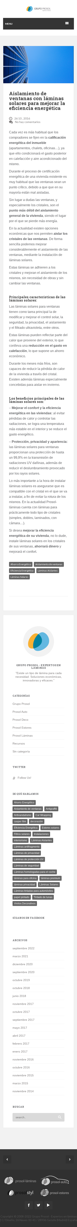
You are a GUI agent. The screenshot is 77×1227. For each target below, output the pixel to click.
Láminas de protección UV (29, 859)
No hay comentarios (27, 122)
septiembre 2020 (23, 972)
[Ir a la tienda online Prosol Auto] (55, 1180)
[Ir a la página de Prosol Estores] (55, 1193)
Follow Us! (24, 777)
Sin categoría (21, 751)
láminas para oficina (25, 878)
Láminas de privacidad (26, 853)
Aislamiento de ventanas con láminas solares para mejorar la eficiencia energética (37, 100)
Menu (9, 23)
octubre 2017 (21, 1011)
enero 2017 (20, 1051)
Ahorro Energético (20, 564)
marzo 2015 (20, 1083)
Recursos (19, 743)
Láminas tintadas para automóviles (33, 890)
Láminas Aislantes (48, 570)
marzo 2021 (20, 956)
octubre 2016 (21, 1067)
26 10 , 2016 (22, 118)
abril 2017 (19, 1035)
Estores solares (50, 827)
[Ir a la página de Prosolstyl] (20, 1193)
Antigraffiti (51, 808)
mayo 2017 (20, 1027)
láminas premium (50, 878)
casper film (20, 821)
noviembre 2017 (23, 1004)
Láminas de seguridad (26, 865)
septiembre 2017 (23, 1019)
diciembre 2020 (23, 964)
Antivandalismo (22, 815)
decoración (36, 821)
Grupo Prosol (21, 703)
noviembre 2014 (23, 1091)
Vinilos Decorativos (25, 903)
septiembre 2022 (23, 948)
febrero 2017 (21, 1043)
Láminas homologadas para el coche (34, 872)
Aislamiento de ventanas (48, 564)
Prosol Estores (22, 727)
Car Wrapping (43, 815)
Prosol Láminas (23, 735)
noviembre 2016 (23, 1059)
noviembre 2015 (23, 1075)
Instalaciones (41, 834)
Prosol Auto (20, 711)
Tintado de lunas (43, 897)
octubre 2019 (21, 980)
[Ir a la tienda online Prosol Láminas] (20, 1181)
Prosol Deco (20, 719)
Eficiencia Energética (21, 570)
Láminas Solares (19, 576)
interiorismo (20, 840)
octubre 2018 (21, 988)
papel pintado (21, 897)
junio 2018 (19, 996)
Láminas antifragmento (27, 846)
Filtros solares (22, 834)
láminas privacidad (24, 884)
